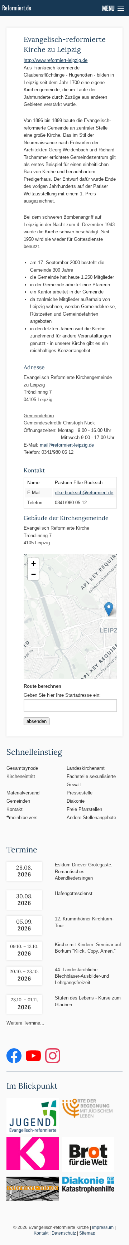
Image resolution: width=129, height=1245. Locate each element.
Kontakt (14, 809)
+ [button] (33, 563)
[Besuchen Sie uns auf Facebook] (14, 1061)
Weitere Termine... (25, 1023)
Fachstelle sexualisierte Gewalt (91, 780)
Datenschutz (64, 1233)
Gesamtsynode (22, 768)
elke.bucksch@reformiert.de (84, 492)
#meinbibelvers (22, 817)
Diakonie (76, 801)
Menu (108, 8)
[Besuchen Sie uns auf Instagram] (52, 1061)
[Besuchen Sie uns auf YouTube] (34, 1061)
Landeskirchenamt (86, 768)
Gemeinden (18, 801)
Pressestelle (79, 793)
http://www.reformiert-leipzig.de (55, 60)
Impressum (103, 1227)
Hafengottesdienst (73, 893)
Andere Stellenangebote (91, 817)
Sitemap (87, 1233)
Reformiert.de (16, 8)
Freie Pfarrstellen (84, 809)
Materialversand (22, 793)
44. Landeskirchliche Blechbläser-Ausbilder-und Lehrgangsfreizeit (82, 976)
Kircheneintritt (20, 776)
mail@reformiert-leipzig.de (67, 445)
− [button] (33, 574)
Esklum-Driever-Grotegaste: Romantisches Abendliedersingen (84, 871)
